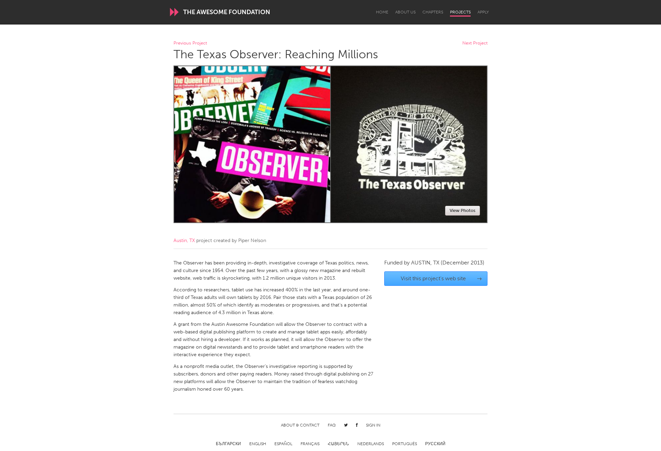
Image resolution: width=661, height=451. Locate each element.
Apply (483, 12)
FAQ (332, 425)
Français (310, 443)
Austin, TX (184, 240)
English (257, 443)
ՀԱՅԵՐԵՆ (338, 443)
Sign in (373, 425)
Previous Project (190, 43)
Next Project (474, 43)
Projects (460, 12)
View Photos (462, 210)
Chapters (432, 12)
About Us (405, 12)
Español (283, 443)
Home (382, 12)
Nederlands (370, 443)
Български (228, 443)
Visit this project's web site (441, 278)
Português (404, 443)
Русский (435, 443)
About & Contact (300, 425)
